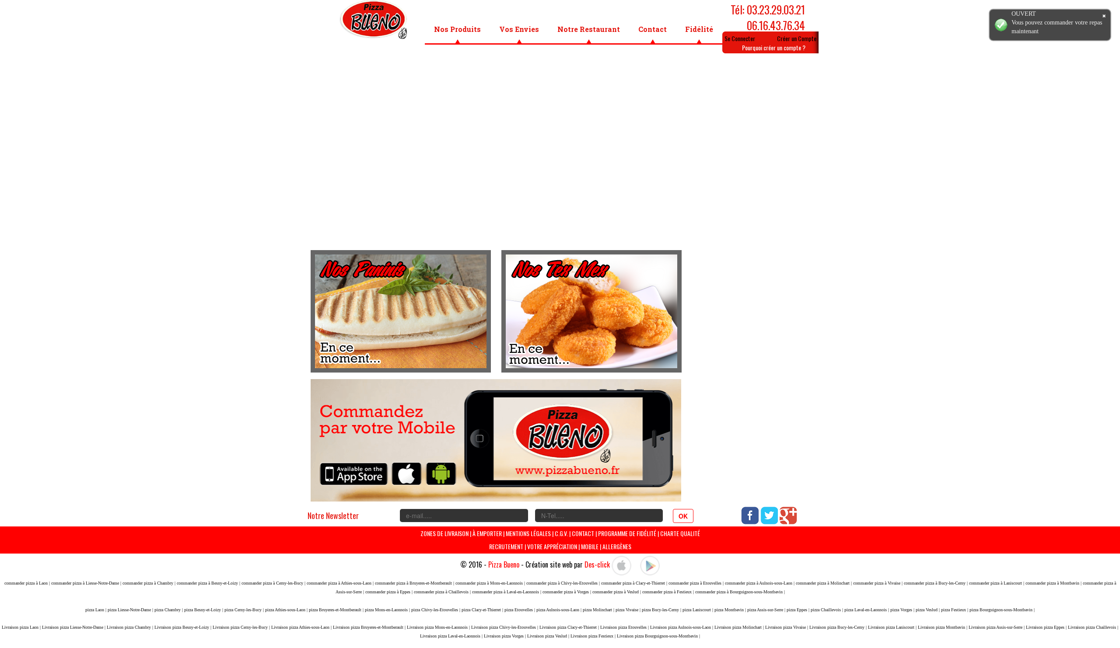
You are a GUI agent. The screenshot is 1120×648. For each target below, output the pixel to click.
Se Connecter (739, 38)
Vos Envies (519, 29)
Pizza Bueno (503, 564)
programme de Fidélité (628, 533)
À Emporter (487, 533)
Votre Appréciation (552, 546)
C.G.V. (561, 533)
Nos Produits (457, 29)
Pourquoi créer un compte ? (773, 47)
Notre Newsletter (333, 515)
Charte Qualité (680, 533)
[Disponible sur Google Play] (650, 564)
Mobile (589, 546)
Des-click (597, 564)
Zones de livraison (444, 533)
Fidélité (699, 29)
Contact (652, 29)
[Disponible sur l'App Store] (621, 564)
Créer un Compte (796, 38)
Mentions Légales (528, 533)
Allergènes (616, 546)
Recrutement (506, 546)
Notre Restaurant (588, 29)
